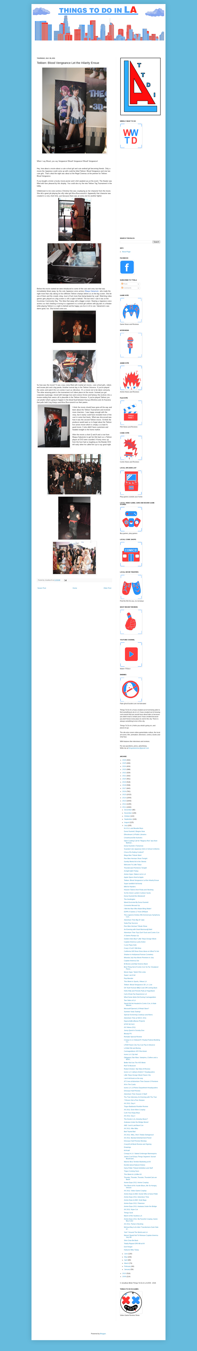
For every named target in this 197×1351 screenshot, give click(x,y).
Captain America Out (131, 961)
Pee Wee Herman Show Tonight (135, 858)
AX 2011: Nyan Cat (131, 1209)
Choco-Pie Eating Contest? (134, 852)
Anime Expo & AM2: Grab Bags (135, 1200)
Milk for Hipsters (130, 887)
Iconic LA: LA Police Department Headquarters (141, 1088)
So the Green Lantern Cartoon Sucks (137, 893)
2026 (124, 760)
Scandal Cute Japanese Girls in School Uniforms (141, 849)
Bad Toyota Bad (129, 1132)
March (126, 1263)
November (128, 813)
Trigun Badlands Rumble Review (136, 1106)
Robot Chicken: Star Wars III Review (137, 1069)
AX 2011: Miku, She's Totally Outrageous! (139, 1135)
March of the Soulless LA (133, 1216)
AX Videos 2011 (130, 1027)
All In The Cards (130, 1084)
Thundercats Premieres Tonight (135, 868)
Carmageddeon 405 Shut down (135, 1051)
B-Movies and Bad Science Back (136, 964)
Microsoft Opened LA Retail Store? (136, 1009)
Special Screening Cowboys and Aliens (138, 1015)
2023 (124, 769)
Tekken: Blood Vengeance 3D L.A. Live (138, 985)
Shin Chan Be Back (131, 1240)
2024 (124, 766)
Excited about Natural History (134, 1165)
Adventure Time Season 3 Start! (135, 1094)
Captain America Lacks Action (135, 942)
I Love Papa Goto (130, 945)
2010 (124, 1273)
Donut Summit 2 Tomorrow (133, 846)
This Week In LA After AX (133, 1174)
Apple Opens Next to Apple (134, 877)
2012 (124, 804)
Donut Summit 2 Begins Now (134, 831)
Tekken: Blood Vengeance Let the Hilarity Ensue (141, 880)
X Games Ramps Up (131, 936)
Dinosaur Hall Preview (132, 1091)
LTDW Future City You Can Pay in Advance (139, 1045)
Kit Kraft (127, 1150)
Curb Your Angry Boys (132, 1113)
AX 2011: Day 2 (129, 1116)
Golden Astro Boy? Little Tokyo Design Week (140, 939)
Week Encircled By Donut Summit (136, 902)
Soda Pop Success (131, 923)
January (127, 1269)
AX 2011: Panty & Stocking (133, 1224)
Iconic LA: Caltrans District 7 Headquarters (139, 1072)
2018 (124, 785)
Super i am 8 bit (129, 975)
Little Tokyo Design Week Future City (137, 1075)
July (126, 825)
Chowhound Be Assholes (133, 838)
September (128, 819)
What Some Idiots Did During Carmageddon (140, 997)
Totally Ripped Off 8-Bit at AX (134, 1244)
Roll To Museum (130, 1066)
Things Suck (128, 1213)
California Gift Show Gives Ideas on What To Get (141, 951)
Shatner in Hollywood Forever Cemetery (138, 954)
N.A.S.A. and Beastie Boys (133, 828)
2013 (124, 801)
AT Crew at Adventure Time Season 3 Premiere (141, 1081)
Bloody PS (128, 1034)
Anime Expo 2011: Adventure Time (136, 1197)
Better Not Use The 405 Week (135, 1063)
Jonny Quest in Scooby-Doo (134, 1030)
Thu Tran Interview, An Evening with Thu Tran (140, 1097)
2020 (124, 779)
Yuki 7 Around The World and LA (136, 1232)
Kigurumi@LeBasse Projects (134, 1021)
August (127, 822)
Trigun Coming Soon (131, 1171)
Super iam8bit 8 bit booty (133, 884)
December (128, 810)
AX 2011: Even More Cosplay (134, 1110)
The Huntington (129, 899)
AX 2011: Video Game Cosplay (135, 1191)
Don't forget (128, 1247)
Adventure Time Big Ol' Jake (134, 920)
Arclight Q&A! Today (131, 871)
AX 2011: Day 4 (129, 1103)
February (127, 1266)
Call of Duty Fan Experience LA (135, 994)
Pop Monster (128, 978)
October (127, 816)
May (126, 1257)
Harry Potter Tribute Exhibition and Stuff (138, 1168)
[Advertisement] (85, 47)
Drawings (127, 1147)
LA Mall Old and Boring (132, 1048)
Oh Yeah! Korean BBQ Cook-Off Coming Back (140, 988)
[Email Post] (65, 580)
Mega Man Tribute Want (132, 855)
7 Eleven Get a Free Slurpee (134, 1100)
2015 (124, 794)
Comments (127, 288)
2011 (124, 807)
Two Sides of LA (130, 1000)
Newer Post (42, 588)
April (126, 1260)
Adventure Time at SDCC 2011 (135, 1018)
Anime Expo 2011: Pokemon (134, 1203)
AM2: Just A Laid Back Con (133, 1125)
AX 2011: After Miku (131, 1128)
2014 (124, 798)
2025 (124, 763)
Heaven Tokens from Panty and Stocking (138, 890)
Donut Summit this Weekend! (134, 896)
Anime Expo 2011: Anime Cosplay (136, 1182)
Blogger (103, 1334)
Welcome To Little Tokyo (133, 865)
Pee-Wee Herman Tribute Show (135, 926)
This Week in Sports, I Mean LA (135, 981)
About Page (126, 252)
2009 (124, 1277)
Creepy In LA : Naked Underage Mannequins (140, 1154)
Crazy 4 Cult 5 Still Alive (132, 948)
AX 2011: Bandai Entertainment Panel (137, 1138)
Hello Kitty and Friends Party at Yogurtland (139, 991)
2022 (124, 773)
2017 (124, 788)
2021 (124, 776)
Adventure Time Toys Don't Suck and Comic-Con (141, 932)
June (126, 1254)
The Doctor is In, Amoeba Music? (136, 1119)
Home (75, 588)
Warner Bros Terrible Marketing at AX (137, 1162)
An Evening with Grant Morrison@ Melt (138, 929)
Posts (125, 284)
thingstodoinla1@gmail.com (139, 748)
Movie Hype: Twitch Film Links (135, 972)
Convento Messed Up (132, 905)
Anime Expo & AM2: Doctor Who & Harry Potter (141, 1194)
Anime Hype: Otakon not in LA (135, 874)
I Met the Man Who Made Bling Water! (137, 909)
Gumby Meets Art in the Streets (135, 862)
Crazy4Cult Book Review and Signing (137, 1144)
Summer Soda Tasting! (132, 1012)
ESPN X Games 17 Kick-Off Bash (136, 912)
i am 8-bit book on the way (133, 1078)
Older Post (107, 588)
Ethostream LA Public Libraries (135, 834)
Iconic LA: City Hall (131, 1054)
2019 (124, 782)
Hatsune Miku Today (131, 1250)
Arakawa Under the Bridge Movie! (136, 1122)
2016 (124, 791)
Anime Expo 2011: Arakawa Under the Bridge (140, 1206)
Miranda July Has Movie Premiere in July (139, 958)
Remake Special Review (133, 1037)
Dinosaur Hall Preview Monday (135, 1141)
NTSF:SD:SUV (129, 1024)
